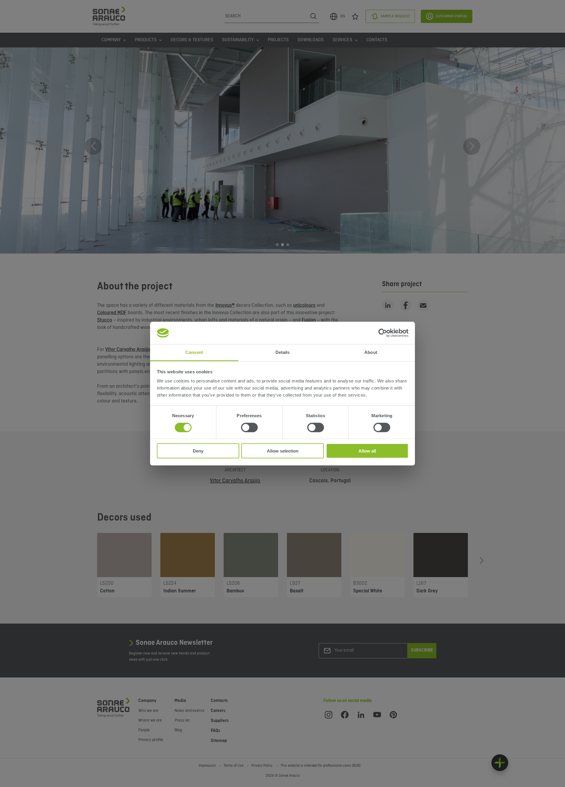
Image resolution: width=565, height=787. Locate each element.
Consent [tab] (194, 352)
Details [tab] (282, 352)
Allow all (367, 450)
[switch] (249, 427)
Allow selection (282, 450)
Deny (198, 450)
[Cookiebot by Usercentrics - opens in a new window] (382, 333)
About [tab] (370, 352)
